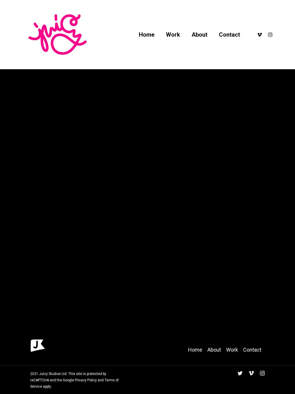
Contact (252, 350)
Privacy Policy (85, 380)
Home (195, 350)
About (214, 350)
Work (232, 350)
